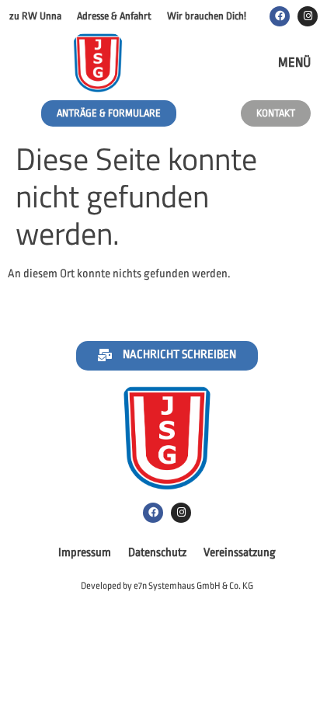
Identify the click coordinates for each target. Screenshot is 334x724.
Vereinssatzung (240, 552)
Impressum (84, 552)
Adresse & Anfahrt (114, 16)
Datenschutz (157, 552)
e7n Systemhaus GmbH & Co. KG (193, 585)
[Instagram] (307, 16)
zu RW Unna (35, 16)
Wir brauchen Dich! (206, 16)
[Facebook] (280, 16)
